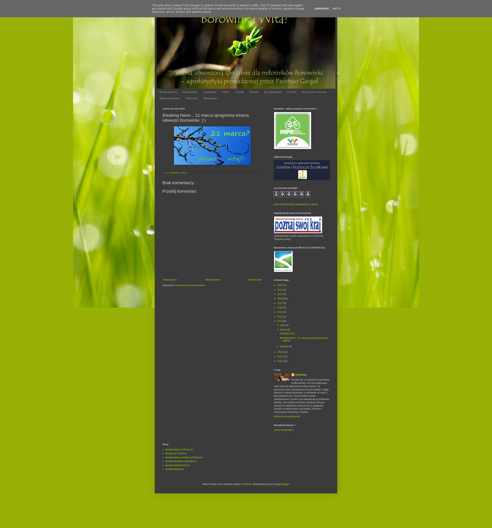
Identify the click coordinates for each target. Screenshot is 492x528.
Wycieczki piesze (170, 98)
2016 (280, 307)
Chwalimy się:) (287, 333)
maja (283, 325)
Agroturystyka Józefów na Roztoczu (183, 457)
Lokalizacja (209, 91)
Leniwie (291, 91)
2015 (280, 312)
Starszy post (255, 279)
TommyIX (247, 484)
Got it (337, 8)
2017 (280, 303)
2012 (280, 352)
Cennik (239, 91)
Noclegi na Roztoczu (176, 453)
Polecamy (192, 98)
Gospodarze (189, 91)
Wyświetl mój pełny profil (287, 416)
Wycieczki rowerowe (314, 91)
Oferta (226, 91)
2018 (280, 298)
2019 (280, 294)
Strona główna (168, 91)
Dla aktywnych (273, 91)
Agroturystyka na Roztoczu (179, 449)
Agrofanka (301, 374)
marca (283, 329)
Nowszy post (170, 279)
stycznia (284, 346)
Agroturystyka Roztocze (177, 465)
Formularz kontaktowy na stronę (301, 204)
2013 (280, 321)
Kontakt (253, 91)
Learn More (321, 8)
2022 (280, 285)
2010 (280, 361)
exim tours (279, 204)
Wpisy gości (210, 98)
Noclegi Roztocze (174, 469)
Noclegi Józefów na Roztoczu (180, 461)
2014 (280, 316)
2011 (280, 356)
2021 (280, 289)
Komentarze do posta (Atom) (190, 285)
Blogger (285, 484)
